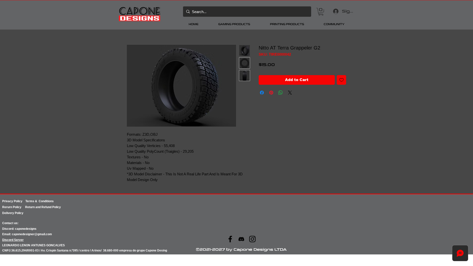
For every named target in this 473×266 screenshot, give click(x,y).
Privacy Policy (13, 201)
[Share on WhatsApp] (281, 93)
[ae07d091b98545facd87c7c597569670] (241, 239)
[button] (320, 12)
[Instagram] (252, 239)
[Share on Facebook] (262, 93)
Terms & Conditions (39, 201)
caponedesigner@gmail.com (32, 234)
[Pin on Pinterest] (271, 93)
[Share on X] (290, 93)
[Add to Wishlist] (341, 80)
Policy (19, 207)
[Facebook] (230, 239)
